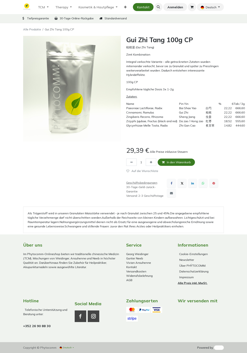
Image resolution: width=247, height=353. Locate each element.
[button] (158, 7)
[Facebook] (171, 183)
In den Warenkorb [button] (178, 162)
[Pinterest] (213, 183)
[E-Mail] (171, 193)
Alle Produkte (32, 29)
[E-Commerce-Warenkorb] (192, 7)
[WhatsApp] (203, 183)
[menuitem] (43, 7)
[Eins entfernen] (131, 162)
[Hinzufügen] (151, 162)
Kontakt (143, 7)
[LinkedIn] (192, 183)
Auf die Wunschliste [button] (144, 171)
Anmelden (175, 7)
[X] (182, 183)
